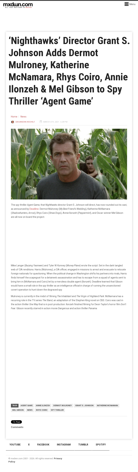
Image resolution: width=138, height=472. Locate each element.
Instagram (64, 444)
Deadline (34, 209)
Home (14, 116)
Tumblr (83, 444)
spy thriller (57, 410)
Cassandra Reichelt (25, 122)
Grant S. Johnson (84, 405)
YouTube (15, 444)
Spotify (101, 444)
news (29, 410)
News (23, 116)
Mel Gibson (18, 410)
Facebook (43, 444)
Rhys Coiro (41, 410)
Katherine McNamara (107, 405)
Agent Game (26, 405)
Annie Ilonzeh (43, 405)
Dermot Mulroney (62, 405)
